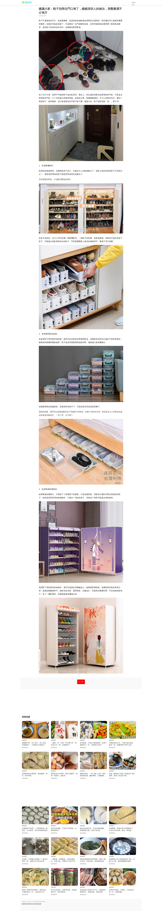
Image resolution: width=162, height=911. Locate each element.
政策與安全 (30, 904)
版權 (40, 904)
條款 (34, 904)
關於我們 (24, 904)
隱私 (37, 904)
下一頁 (81, 681)
